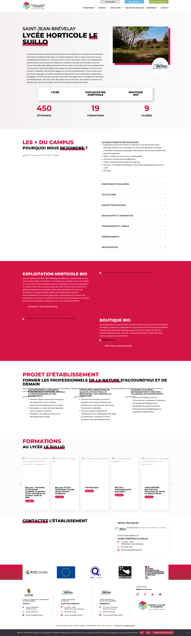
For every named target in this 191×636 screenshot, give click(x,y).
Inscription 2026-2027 (134, 8)
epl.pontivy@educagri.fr (35, 615)
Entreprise (151, 8)
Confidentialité (91, 625)
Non (148, 632)
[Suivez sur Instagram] (137, 594)
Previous (21, 484)
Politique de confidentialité (163, 632)
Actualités (110, 2)
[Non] (188, 633)
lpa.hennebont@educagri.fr (113, 615)
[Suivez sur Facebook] (145, 594)
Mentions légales (79, 625)
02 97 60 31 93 (127, 547)
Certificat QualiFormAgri (64, 625)
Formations (88, 8)
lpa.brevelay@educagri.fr (131, 550)
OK (142, 632)
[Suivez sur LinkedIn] (152, 594)
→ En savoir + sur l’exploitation (41, 307)
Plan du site (101, 625)
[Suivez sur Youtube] (160, 594)
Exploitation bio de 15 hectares (116, 145)
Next (170, 484)
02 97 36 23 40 (109, 612)
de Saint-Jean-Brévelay (47, 278)
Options (101, 8)
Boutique (107, 171)
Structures (115, 8)
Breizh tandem (130, 625)
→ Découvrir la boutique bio (117, 346)
